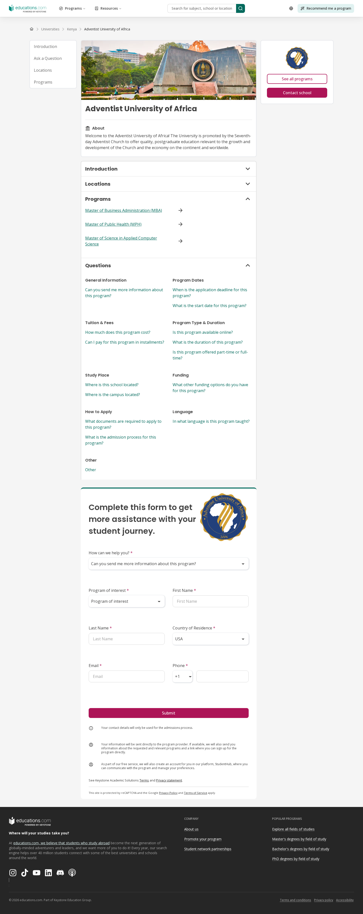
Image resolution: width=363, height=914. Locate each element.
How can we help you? (111, 553)
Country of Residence (194, 628)
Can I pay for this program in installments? (124, 342)
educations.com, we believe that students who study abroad (61, 843)
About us (191, 829)
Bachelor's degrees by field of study (300, 849)
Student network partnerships (207, 849)
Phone (180, 665)
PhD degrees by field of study (295, 858)
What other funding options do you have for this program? (210, 387)
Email (95, 665)
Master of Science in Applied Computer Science (121, 241)
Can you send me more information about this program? (124, 292)
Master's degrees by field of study (299, 839)
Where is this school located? (112, 384)
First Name (184, 590)
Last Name (100, 628)
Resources (109, 8)
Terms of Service (195, 793)
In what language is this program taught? (211, 421)
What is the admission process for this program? (120, 440)
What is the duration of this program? (208, 342)
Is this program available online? (203, 332)
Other (90, 469)
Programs (73, 8)
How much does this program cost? (117, 332)
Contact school (297, 92)
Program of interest (109, 590)
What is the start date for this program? (209, 305)
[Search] (240, 8)
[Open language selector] (291, 8)
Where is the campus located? (112, 394)
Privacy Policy (168, 793)
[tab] (53, 46)
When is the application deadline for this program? (210, 292)
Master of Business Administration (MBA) (123, 210)
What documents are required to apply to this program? (123, 424)
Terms (144, 780)
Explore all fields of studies (293, 829)
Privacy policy (323, 900)
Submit (168, 713)
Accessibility (345, 900)
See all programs (297, 79)
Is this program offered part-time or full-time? (210, 355)
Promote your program (203, 839)
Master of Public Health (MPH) (113, 224)
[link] (107, 29)
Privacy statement (169, 780)
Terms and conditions (295, 900)
